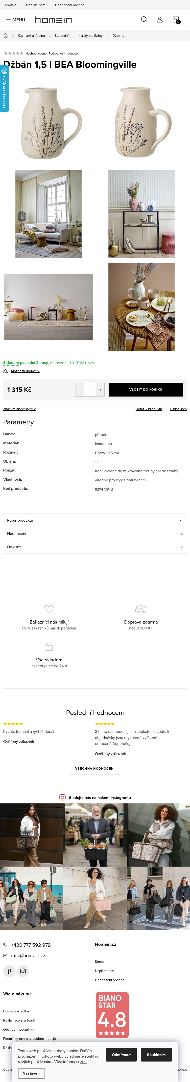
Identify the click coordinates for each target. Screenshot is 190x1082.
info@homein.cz (28, 955)
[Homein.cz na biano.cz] (112, 1015)
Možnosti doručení (25, 370)
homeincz (23, 971)
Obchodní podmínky (18, 1029)
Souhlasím (156, 1055)
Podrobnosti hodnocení (64, 53)
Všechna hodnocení (95, 768)
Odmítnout (121, 1055)
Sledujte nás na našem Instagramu (100, 797)
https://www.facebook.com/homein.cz (9, 971)
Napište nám (35, 4)
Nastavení (32, 1073)
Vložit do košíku (145, 389)
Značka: (19, 408)
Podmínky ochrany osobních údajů (29, 1038)
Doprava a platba (16, 1011)
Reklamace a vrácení (19, 1020)
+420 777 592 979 (31, 945)
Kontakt (10, 4)
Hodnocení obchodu (71, 4)
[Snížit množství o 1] (79, 389)
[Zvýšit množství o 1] (100, 389)
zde (83, 1061)
